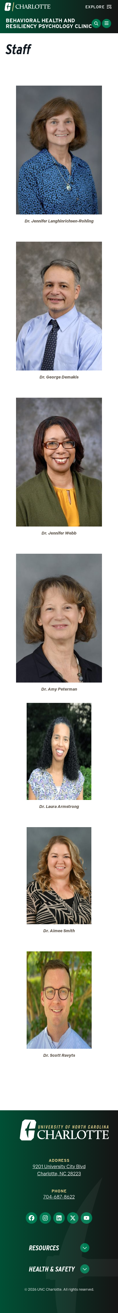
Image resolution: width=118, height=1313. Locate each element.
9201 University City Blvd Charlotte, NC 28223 (59, 1170)
